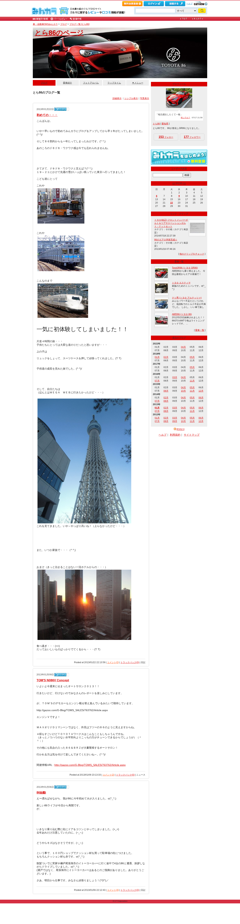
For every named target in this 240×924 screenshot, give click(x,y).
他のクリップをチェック (191, 254)
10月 (183, 391)
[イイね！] (60, 109)
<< (173, 183)
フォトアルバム (91, 83)
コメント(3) (113, 890)
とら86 (156, 123)
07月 (157, 380)
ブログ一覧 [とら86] (79, 24)
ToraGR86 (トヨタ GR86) (185, 267)
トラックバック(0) (130, 662)
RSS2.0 (180, 429)
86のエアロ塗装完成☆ (165, 239)
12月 (201, 391)
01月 (157, 357)
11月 (192, 380)
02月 (166, 357)
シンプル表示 (131, 98)
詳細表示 (117, 98)
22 (171, 202)
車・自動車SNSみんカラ (45, 24)
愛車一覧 (199, 330)
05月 (192, 357)
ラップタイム (114, 83)
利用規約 (175, 434)
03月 (174, 377)
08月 (166, 391)
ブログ (63, 24)
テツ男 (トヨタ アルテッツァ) (187, 297)
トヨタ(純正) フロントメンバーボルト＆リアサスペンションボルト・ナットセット (171, 223)
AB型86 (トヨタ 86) (182, 314)
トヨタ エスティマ (181, 282)
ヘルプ (189, 3)
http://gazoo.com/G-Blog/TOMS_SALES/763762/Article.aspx (90, 764)
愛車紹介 (67, 83)
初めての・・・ (47, 115)
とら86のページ (59, 33)
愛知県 (165, 123)
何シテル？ (185, 118)
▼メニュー (137, 83)
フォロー (166, 136)
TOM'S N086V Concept (53, 680)
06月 (201, 397)
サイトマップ (192, 434)
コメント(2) (113, 662)
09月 (174, 421)
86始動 (41, 792)
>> (184, 183)
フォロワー (192, 136)
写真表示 (144, 98)
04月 (183, 347)
